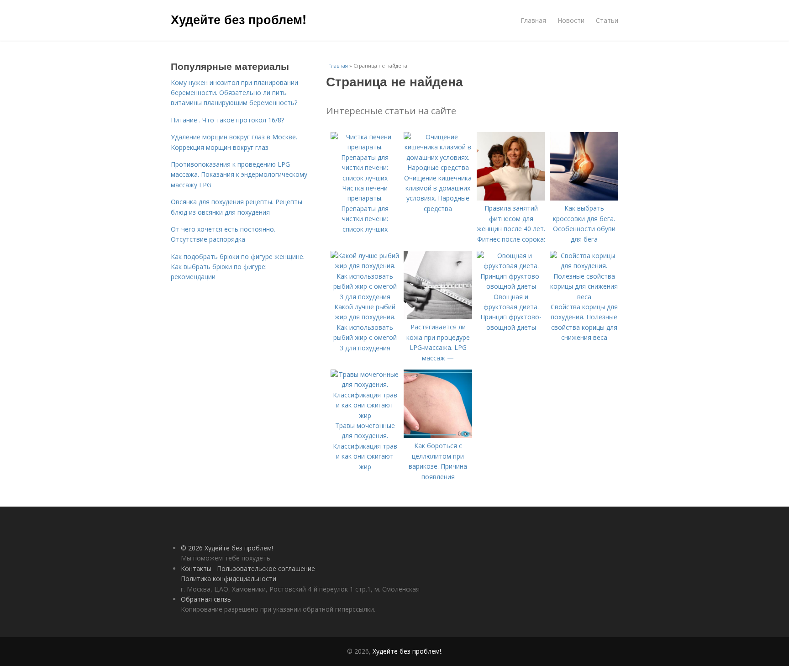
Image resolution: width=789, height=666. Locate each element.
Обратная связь (206, 599)
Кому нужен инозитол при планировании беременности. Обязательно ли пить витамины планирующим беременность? (234, 92)
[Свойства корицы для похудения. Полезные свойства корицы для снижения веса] (584, 296)
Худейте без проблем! (238, 19)
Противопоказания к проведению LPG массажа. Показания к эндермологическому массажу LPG (239, 174)
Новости (571, 20)
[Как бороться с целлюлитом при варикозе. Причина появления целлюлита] (438, 435)
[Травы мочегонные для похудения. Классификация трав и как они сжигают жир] (365, 415)
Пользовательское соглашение (266, 568)
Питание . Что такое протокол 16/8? (227, 120)
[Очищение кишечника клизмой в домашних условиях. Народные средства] (438, 167)
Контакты (196, 568)
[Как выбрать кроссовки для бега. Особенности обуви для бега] (584, 198)
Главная (533, 20)
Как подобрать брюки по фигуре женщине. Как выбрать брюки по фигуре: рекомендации (238, 266)
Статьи (607, 20)
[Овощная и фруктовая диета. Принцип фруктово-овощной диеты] (511, 286)
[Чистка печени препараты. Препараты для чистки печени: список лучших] (365, 178)
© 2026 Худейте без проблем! (227, 548)
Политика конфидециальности (228, 578)
